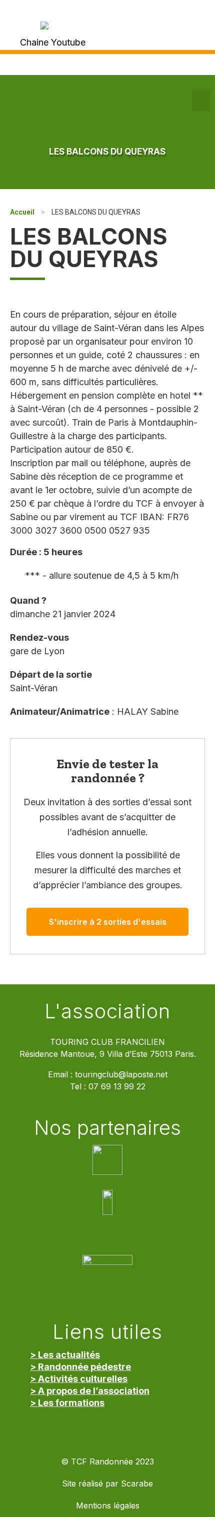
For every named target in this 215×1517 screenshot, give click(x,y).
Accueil (22, 212)
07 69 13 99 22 (117, 1086)
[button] (201, 100)
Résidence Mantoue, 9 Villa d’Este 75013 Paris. (108, 1054)
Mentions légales (108, 1505)
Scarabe (137, 1483)
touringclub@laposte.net (121, 1074)
